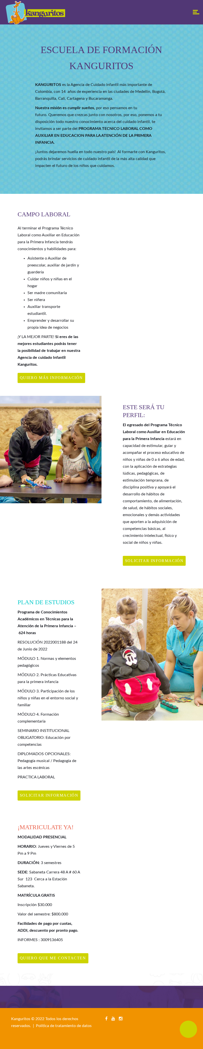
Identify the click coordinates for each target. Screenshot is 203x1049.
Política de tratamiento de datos (64, 1026)
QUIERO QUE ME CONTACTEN (53, 958)
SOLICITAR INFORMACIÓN (154, 561)
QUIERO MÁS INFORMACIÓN (51, 378)
